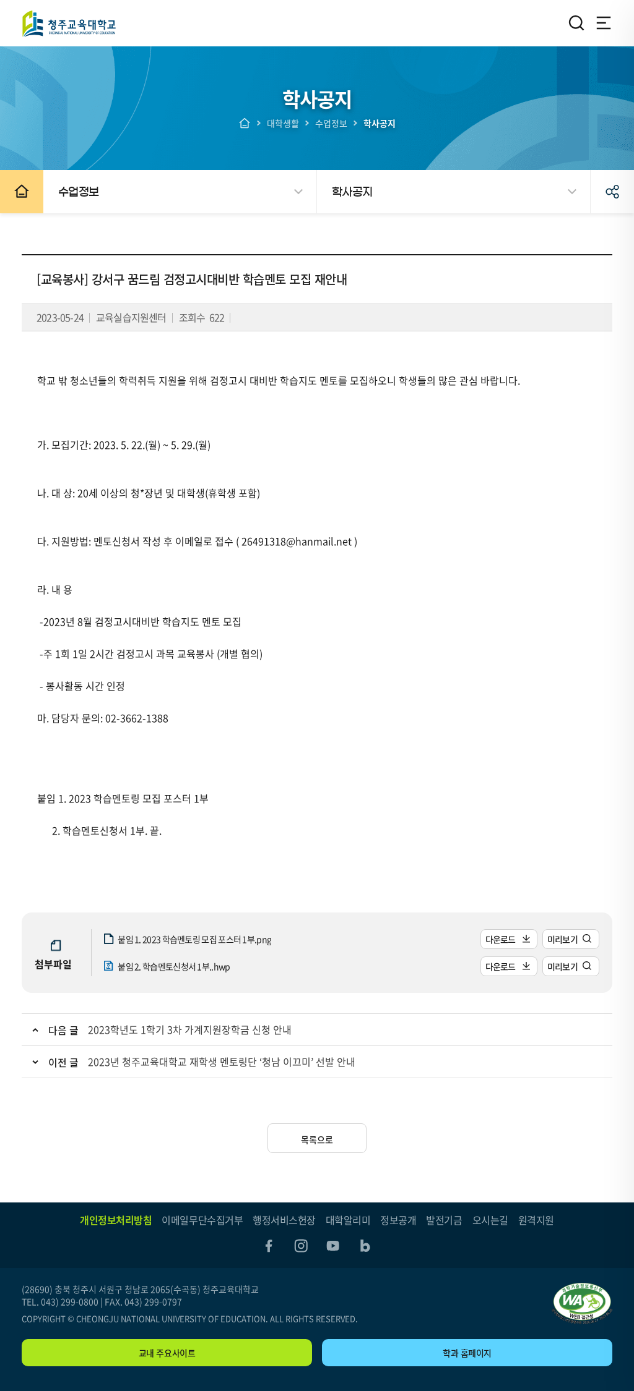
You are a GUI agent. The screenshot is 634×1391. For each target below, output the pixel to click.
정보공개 (398, 1219)
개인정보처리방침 (116, 1219)
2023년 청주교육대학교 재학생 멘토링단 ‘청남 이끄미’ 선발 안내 (221, 1061)
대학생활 (283, 123)
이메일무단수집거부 (202, 1219)
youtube (333, 1245)
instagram (301, 1245)
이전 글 (63, 1062)
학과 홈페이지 (467, 1352)
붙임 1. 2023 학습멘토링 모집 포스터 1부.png (194, 939)
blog (365, 1245)
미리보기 (562, 939)
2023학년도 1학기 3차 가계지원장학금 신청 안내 (190, 1029)
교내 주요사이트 (167, 1352)
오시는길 (490, 1219)
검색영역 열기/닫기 (576, 23)
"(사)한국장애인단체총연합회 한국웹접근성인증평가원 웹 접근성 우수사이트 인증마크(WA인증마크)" (582, 1303)
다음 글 (63, 1030)
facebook (268, 1245)
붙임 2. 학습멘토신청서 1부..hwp (174, 966)
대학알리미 (348, 1219)
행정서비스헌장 (284, 1219)
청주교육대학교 (69, 23)
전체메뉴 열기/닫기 (603, 23)
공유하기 (612, 191)
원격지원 (536, 1219)
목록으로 (317, 1139)
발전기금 (444, 1219)
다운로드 (500, 939)
